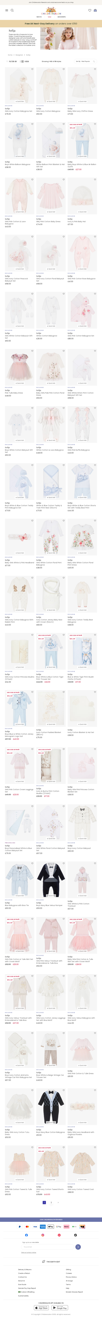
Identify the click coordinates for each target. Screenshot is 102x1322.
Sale (49, 17)
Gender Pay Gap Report (27, 1288)
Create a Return (24, 1273)
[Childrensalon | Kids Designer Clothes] (51, 10)
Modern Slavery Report (74, 1292)
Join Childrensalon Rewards (51, 1220)
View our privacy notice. (28, 1252)
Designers (62, 17)
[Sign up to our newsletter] (78, 1247)
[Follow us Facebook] (26, 1236)
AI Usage (69, 1281)
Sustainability (23, 1296)
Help (67, 1288)
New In (39, 17)
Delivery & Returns (24, 1269)
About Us (21, 1281)
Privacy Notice (71, 1277)
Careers (69, 1273)
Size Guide (22, 1284)
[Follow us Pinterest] (59, 1236)
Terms (68, 1284)
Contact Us (22, 1277)
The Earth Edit (53, 1262)
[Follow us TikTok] (75, 1236)
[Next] (58, 1202)
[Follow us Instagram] (42, 1236)
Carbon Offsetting (26, 1292)
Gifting (68, 1269)
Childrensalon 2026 (48, 1314)
